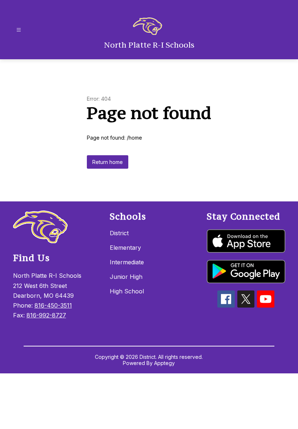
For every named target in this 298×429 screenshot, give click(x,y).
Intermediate (127, 262)
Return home (107, 162)
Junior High (126, 276)
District (119, 233)
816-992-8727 (46, 315)
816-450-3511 (53, 305)
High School (127, 291)
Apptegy (164, 363)
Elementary (125, 247)
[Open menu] (19, 30)
